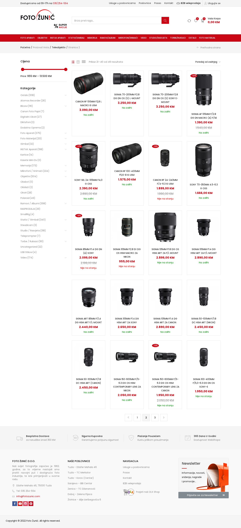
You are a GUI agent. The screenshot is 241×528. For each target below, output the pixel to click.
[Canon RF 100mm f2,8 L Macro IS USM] (88, 83)
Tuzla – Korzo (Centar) (81, 478)
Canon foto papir (32, 111)
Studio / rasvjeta (33, 230)
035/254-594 (60, 3)
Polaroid (27, 198)
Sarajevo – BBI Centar (80, 483)
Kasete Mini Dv (30, 160)
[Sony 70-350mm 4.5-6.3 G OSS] (203, 160)
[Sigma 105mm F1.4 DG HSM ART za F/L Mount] (203, 227)
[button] (211, 20)
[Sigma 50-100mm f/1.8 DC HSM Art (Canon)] (88, 357)
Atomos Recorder (33, 100)
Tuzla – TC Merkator (79, 472)
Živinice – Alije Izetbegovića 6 (84, 499)
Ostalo (192, 38)
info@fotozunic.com (28, 496)
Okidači (26, 187)
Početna (25, 47)
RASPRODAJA (30, 209)
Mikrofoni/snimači (128, 38)
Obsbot (26, 181)
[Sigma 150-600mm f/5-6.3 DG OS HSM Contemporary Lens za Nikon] (126, 357)
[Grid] (73, 61)
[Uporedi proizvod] (98, 82)
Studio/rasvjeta (158, 38)
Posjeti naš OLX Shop (148, 492)
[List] (84, 61)
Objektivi (42, 38)
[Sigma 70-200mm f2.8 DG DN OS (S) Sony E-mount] (165, 79)
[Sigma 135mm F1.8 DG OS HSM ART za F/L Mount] (165, 227)
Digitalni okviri (31, 116)
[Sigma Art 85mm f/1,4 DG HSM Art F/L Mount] (88, 296)
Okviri (26, 192)
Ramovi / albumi (33, 203)
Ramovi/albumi (107, 38)
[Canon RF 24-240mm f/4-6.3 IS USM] (165, 157)
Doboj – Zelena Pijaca (80, 494)
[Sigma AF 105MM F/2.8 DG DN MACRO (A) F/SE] (204, 89)
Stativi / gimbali (33, 219)
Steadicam (28, 225)
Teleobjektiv (59, 47)
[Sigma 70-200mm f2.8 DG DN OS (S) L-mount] (126, 79)
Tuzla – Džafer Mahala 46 (82, 467)
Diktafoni (27, 122)
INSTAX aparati (58, 38)
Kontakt (168, 3)
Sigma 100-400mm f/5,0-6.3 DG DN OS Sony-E (204, 383)
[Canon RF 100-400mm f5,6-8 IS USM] (126, 153)
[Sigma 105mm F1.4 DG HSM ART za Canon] (165, 296)
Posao (157, 3)
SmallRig (27, 214)
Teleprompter (30, 236)
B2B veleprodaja (191, 3)
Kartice (26, 154)
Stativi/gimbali (76, 38)
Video (144, 38)
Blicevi (26, 106)
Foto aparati (27, 38)
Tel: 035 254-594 (26, 491)
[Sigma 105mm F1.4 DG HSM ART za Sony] (126, 296)
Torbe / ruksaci (32, 241)
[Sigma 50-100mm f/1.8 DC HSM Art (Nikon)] (203, 296)
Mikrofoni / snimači (34, 171)
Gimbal (27, 144)
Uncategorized (31, 246)
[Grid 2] (78, 61)
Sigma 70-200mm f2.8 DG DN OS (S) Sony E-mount (165, 98)
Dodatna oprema (32, 127)
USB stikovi (28, 252)
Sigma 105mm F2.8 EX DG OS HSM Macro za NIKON (127, 253)
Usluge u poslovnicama (122, 3)
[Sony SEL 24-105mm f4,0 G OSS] (88, 157)
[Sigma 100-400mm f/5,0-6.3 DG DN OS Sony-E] (203, 357)
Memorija (92, 38)
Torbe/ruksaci (178, 38)
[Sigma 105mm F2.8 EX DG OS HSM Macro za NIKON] (126, 227)
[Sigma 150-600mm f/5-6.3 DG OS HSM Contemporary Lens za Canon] (165, 357)
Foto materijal (207, 38)
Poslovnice (145, 3)
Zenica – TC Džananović (81, 488)
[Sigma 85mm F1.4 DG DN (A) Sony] (88, 227)
